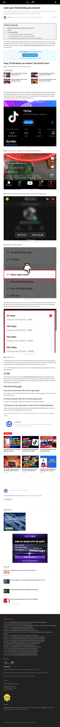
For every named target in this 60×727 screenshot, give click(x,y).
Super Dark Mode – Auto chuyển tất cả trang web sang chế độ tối (26, 646)
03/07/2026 (41, 76)
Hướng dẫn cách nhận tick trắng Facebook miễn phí (22, 628)
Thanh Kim (10, 17)
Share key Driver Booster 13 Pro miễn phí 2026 (20, 624)
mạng (45, 413)
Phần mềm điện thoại (37, 17)
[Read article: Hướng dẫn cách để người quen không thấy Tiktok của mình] (48, 462)
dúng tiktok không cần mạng (30, 413)
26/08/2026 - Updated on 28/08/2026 (11, 604)
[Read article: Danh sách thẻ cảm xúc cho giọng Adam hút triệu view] (7, 75)
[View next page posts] (31, 87)
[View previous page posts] (29, 87)
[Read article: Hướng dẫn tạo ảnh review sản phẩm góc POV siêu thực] (7, 572)
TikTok (31, 302)
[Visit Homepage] (30, 2)
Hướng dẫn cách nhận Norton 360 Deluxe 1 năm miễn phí (24, 630)
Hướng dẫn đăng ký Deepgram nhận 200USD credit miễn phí (24, 589)
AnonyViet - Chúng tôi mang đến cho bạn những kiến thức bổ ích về (20, 722)
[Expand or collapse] (54, 25)
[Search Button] (55, 2)
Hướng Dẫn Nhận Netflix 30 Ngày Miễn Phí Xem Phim (24, 645)
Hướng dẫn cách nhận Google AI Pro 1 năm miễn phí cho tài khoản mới (27, 641)
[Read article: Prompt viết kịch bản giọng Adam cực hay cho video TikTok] (34, 75)
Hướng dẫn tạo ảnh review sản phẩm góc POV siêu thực (23, 570)
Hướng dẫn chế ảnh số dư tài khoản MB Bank (22, 627)
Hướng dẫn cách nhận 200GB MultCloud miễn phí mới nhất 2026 (23, 655)
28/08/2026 (6, 575)
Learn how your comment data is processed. (32, 495)
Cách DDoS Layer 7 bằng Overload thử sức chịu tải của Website (23, 650)
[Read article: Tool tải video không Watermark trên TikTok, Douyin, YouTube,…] (34, 81)
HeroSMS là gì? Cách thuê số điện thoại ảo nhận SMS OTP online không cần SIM (28, 622)
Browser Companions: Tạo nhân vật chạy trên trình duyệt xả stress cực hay (27, 580)
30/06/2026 (41, 82)
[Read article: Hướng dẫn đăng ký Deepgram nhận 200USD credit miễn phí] (7, 591)
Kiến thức (7, 446)
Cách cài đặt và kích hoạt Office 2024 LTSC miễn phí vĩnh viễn (23, 648)
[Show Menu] (4, 2)
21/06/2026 (25, 472)
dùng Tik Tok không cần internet (14, 413)
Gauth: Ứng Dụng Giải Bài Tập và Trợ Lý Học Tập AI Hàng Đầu (24, 599)
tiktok (5, 415)
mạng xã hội (51, 413)
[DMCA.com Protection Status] (7, 697)
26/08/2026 (6, 594)
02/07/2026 (14, 82)
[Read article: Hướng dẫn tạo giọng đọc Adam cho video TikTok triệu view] (30, 462)
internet (41, 413)
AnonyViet (6, 630)
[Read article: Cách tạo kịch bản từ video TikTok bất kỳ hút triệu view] (7, 81)
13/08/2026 (14, 76)
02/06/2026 (43, 472)
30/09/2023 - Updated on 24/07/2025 (23, 17)
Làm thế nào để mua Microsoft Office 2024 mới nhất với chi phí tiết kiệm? (28, 637)
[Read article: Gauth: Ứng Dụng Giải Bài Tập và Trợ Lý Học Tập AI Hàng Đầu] (7, 601)
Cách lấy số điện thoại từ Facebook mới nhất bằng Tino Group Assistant (39, 625)
